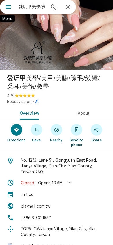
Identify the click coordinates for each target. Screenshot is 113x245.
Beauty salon (19, 101)
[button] (56, 183)
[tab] (28, 113)
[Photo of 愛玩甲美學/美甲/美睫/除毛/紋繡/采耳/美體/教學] (56, 35)
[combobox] (32, 6)
